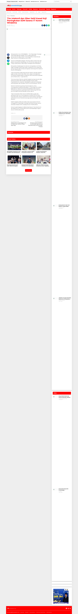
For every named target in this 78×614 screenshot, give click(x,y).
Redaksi (26, 612)
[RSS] (29, 118)
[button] (71, 1)
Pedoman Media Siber (40, 612)
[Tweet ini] (44, 25)
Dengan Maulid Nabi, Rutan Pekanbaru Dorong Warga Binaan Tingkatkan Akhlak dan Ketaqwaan (28, 165)
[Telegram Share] (47, 25)
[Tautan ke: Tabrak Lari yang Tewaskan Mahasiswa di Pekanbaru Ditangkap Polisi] (56, 343)
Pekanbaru (9, 25)
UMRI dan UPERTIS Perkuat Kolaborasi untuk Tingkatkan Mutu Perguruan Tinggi (42, 165)
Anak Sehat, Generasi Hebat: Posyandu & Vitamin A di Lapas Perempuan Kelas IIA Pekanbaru (28, 152)
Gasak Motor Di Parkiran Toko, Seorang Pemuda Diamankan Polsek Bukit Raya (64, 20)
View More (28, 170)
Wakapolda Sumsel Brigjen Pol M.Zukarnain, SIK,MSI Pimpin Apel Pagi (18, 123)
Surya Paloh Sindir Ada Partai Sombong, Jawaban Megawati (65, 397)
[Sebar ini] (42, 25)
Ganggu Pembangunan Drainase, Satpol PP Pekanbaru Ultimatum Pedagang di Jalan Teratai (42, 152)
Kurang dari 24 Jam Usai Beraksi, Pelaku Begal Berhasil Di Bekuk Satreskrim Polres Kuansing (64, 206)
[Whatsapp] (49, 25)
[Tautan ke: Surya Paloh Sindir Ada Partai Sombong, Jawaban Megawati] (56, 441)
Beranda (22, 612)
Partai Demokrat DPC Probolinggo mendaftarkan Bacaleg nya (65, 489)
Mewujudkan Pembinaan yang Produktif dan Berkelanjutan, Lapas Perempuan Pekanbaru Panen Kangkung (13, 152)
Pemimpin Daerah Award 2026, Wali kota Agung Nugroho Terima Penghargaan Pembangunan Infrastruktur (14, 165)
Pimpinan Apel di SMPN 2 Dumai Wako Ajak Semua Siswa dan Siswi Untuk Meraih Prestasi (35, 124)
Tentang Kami (32, 612)
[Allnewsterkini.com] (14, 5)
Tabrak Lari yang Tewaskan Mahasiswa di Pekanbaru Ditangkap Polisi (65, 298)
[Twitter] (27, 118)
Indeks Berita (49, 612)
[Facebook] (24, 118)
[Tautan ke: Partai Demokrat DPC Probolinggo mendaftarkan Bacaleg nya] (56, 534)
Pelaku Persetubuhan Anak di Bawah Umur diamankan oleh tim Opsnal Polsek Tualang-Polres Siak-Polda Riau (65, 113)
